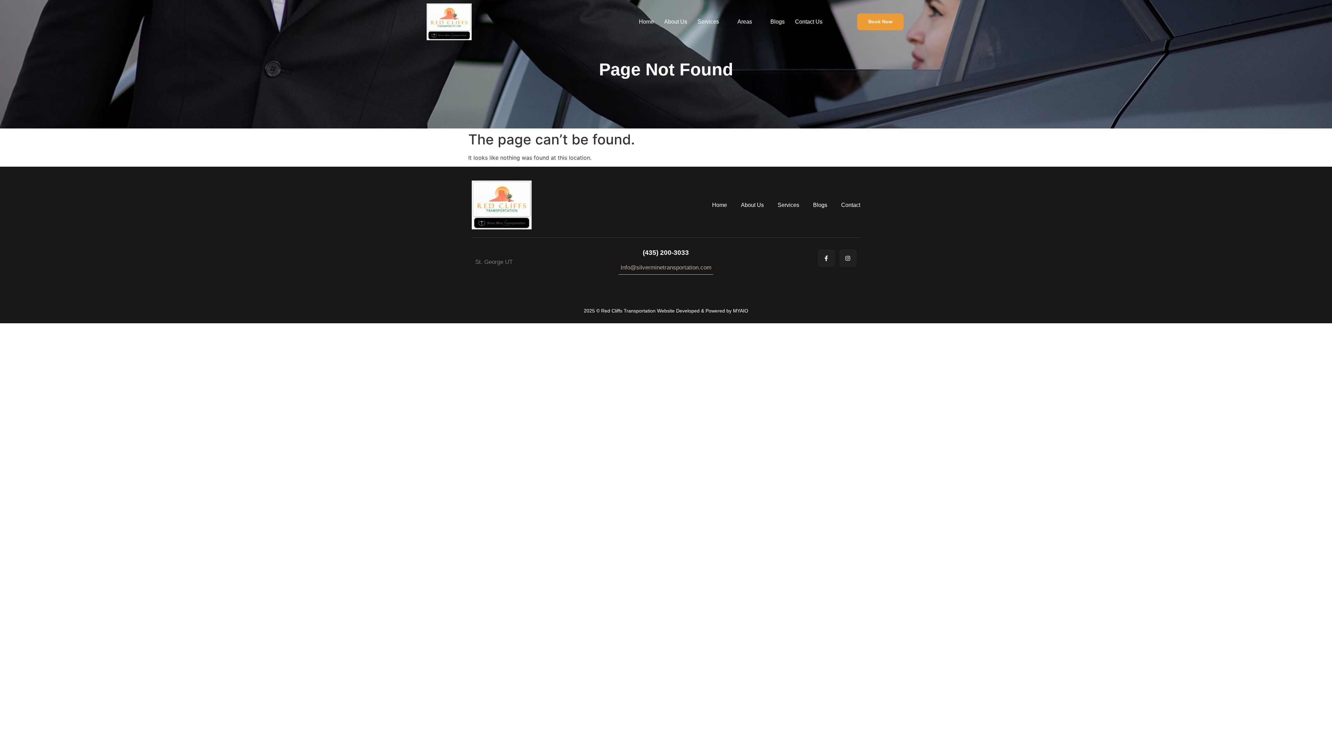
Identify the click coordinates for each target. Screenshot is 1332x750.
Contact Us (808, 22)
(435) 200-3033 (666, 252)
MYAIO (740, 311)
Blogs (777, 22)
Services (708, 22)
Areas (744, 22)
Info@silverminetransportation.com (666, 267)
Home (646, 22)
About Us (675, 22)
